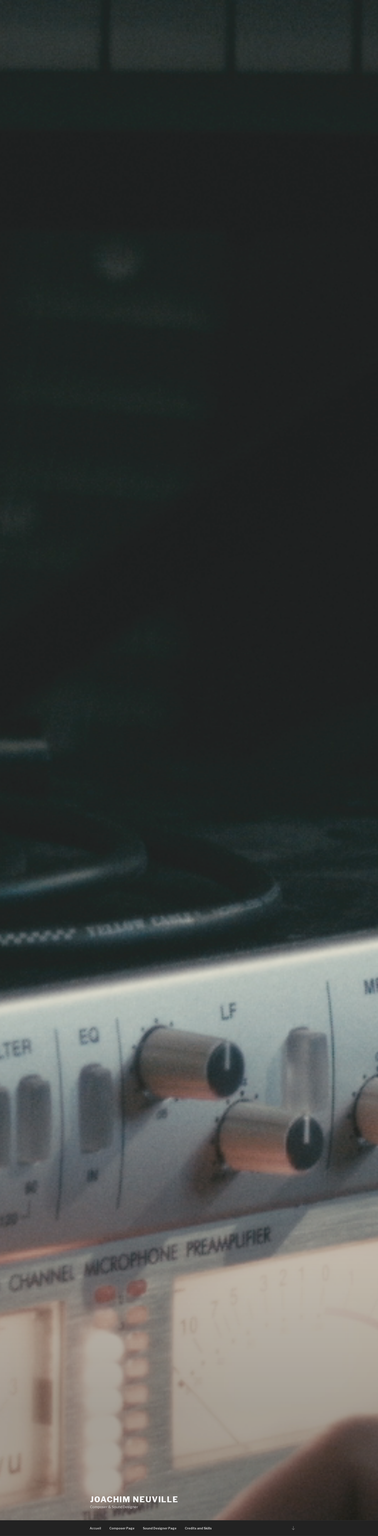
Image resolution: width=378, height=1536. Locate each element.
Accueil (95, 1528)
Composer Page (122, 1528)
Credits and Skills (198, 1528)
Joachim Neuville (134, 1499)
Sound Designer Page (160, 1528)
